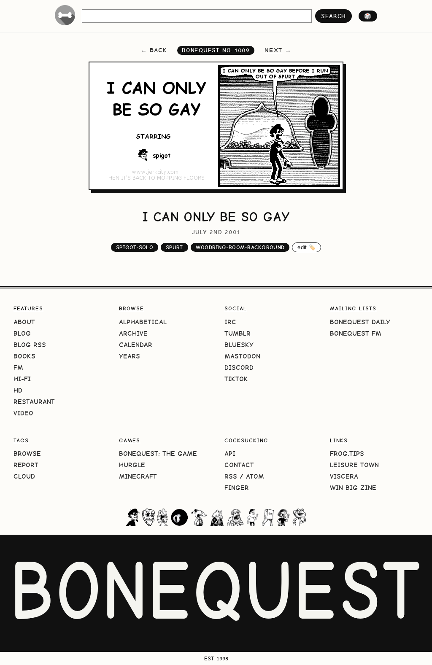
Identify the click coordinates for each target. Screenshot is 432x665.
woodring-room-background (240, 247)
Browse (27, 454)
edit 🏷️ (306, 247)
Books (24, 356)
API (229, 454)
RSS (230, 476)
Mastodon (242, 356)
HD (18, 390)
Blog (22, 333)
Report (26, 465)
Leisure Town (354, 465)
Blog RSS (30, 345)
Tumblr (237, 333)
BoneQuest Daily (360, 322)
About (24, 322)
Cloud (24, 476)
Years (129, 356)
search (333, 16)
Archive (133, 333)
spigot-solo (134, 247)
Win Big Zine (353, 488)
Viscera (344, 476)
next (273, 50)
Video (23, 413)
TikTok (236, 379)
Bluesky (239, 345)
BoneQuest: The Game (158, 454)
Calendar (135, 345)
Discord (239, 367)
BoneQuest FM (355, 333)
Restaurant (34, 402)
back (158, 50)
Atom (255, 476)
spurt (174, 247)
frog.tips (347, 454)
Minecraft (138, 476)
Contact (239, 465)
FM (18, 367)
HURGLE (132, 465)
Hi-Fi (22, 379)
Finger (236, 488)
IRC (230, 322)
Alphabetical (143, 322)
